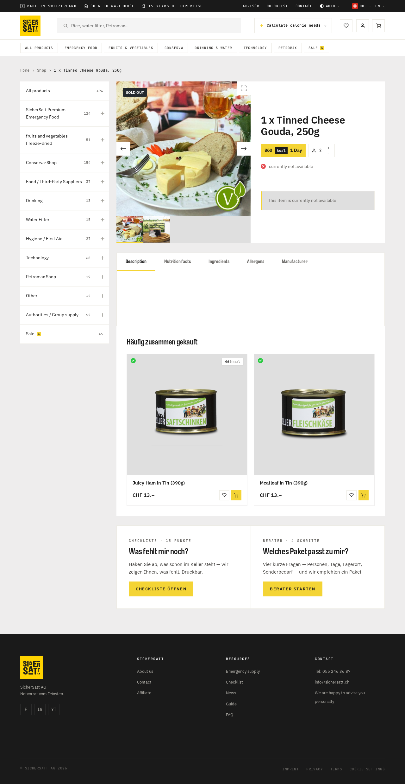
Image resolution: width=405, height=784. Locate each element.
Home (25, 70)
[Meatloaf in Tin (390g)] (314, 414)
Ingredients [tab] (219, 261)
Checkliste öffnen (161, 589)
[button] (236, 495)
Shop (42, 70)
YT (53, 709)
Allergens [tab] (255, 261)
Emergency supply (243, 671)
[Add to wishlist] (224, 495)
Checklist (277, 6)
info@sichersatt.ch (332, 682)
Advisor (251, 6)
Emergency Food (81, 48)
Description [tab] (136, 261)
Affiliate (144, 693)
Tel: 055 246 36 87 (333, 671)
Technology (255, 48)
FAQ (229, 714)
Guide (231, 704)
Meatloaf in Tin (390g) (284, 483)
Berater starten (292, 589)
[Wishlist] (346, 25)
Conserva (174, 48)
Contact (304, 6)
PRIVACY (314, 769)
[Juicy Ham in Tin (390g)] (187, 414)
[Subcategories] (102, 113)
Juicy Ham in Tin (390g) (159, 483)
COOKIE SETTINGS (367, 769)
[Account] (362, 25)
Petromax (287, 48)
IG (39, 709)
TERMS (336, 769)
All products (39, 48)
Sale (313, 48)
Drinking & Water (213, 48)
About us (145, 671)
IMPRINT (290, 769)
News (231, 693)
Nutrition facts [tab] (177, 261)
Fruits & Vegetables (131, 48)
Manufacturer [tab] (295, 261)
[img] (133, 360)
